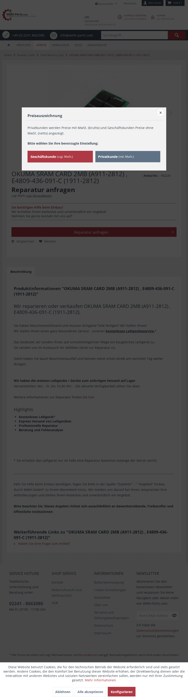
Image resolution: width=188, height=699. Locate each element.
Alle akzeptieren (90, 692)
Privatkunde (116, 156)
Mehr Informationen (100, 680)
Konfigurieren (122, 692)
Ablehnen (62, 692)
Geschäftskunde (51, 156)
